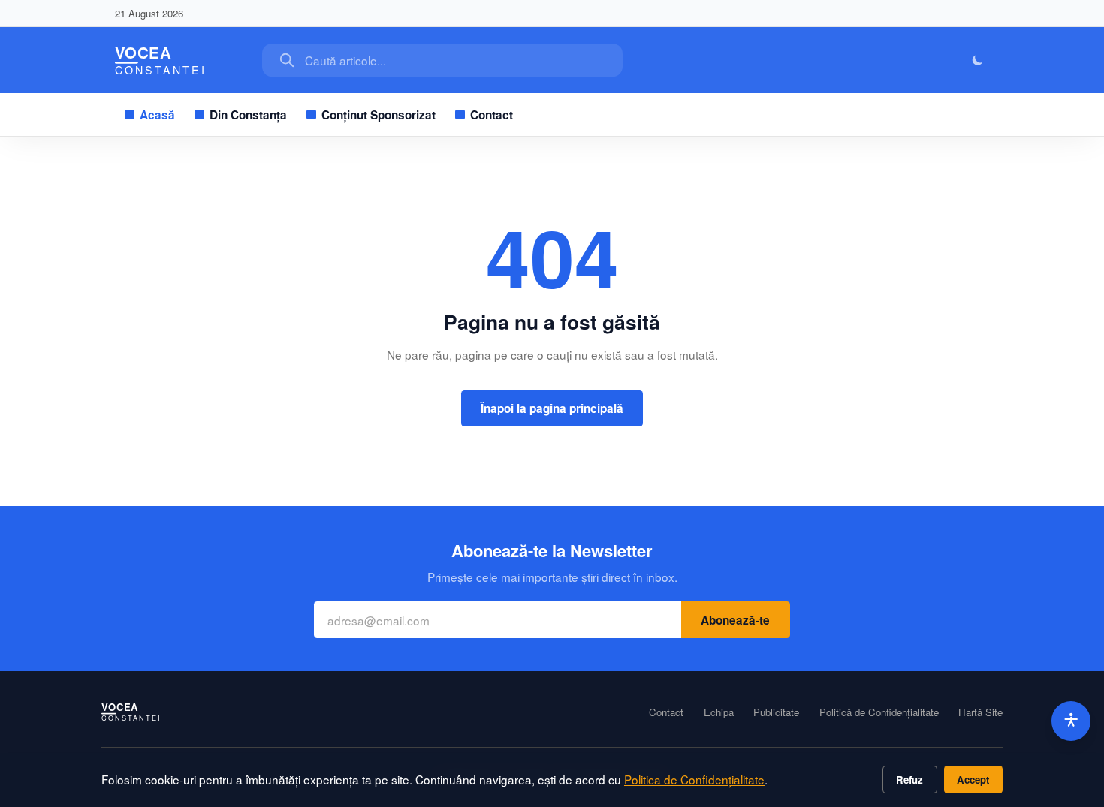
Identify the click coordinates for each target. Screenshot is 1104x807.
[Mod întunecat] (978, 60)
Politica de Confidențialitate (694, 779)
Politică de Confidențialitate (879, 712)
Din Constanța (248, 115)
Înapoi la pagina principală (552, 408)
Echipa (719, 712)
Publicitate (776, 712)
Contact (491, 115)
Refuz (909, 779)
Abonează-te (735, 620)
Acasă (157, 115)
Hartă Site (980, 712)
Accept (973, 779)
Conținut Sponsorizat (378, 115)
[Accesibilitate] (1071, 721)
